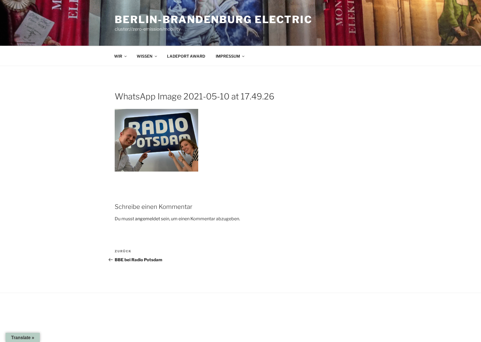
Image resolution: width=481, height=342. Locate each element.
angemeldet (147, 218)
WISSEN (145, 56)
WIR (118, 56)
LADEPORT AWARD (186, 56)
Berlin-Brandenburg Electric (213, 19)
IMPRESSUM (228, 56)
